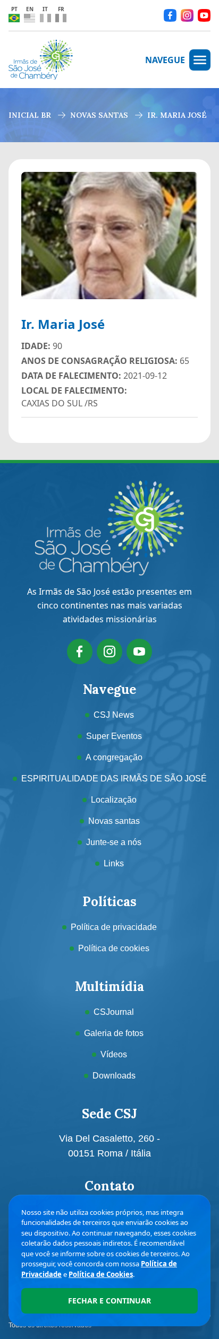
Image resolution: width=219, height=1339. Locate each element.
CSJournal (114, 1011)
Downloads (114, 1075)
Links (114, 863)
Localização (114, 799)
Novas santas (99, 115)
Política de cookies (113, 948)
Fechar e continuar (109, 1300)
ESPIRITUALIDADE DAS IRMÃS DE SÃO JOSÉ (114, 778)
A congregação (114, 757)
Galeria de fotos (114, 1033)
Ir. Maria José (177, 115)
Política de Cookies (101, 1274)
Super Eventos (114, 736)
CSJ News (114, 714)
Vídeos (113, 1054)
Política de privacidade (114, 927)
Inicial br (30, 115)
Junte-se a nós (113, 842)
